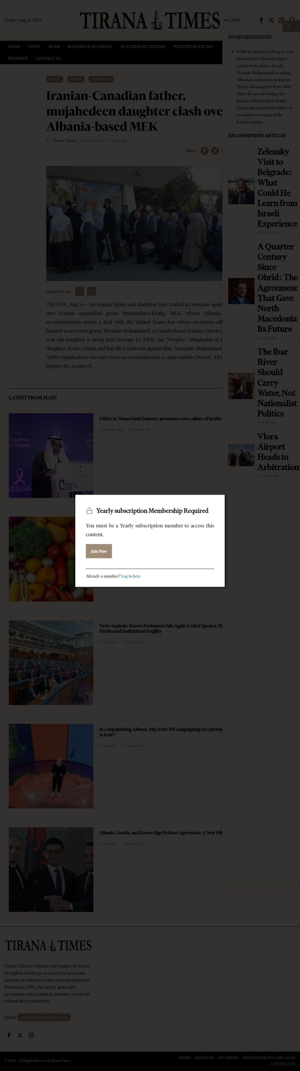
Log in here (131, 575)
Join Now (99, 551)
